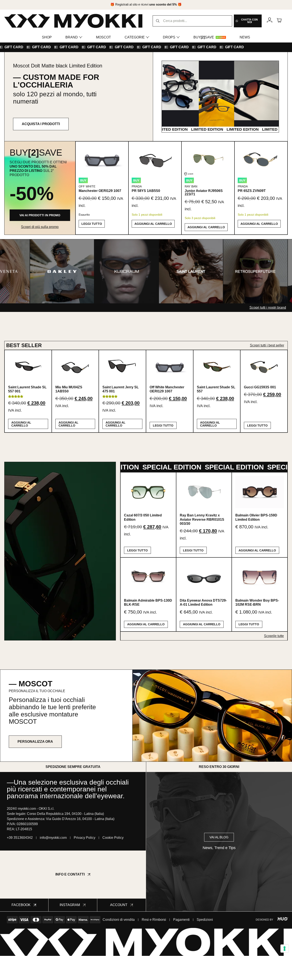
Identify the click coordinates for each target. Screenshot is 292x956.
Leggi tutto (91, 223)
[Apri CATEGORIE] (147, 37)
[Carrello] (279, 20)
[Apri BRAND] (80, 37)
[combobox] (192, 20)
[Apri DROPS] (178, 37)
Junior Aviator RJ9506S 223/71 (204, 192)
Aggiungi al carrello (153, 223)
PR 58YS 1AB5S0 (146, 191)
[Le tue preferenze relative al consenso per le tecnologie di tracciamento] (284, 948)
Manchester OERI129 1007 (100, 191)
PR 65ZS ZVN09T (252, 191)
